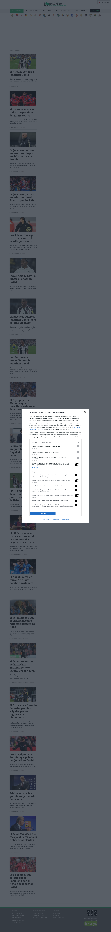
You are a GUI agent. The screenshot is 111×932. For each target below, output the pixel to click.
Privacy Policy (65, 519)
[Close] (85, 412)
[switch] (77, 446)
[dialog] (55, 466)
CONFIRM (43, 513)
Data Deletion (46, 519)
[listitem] (55, 442)
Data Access (55, 519)
